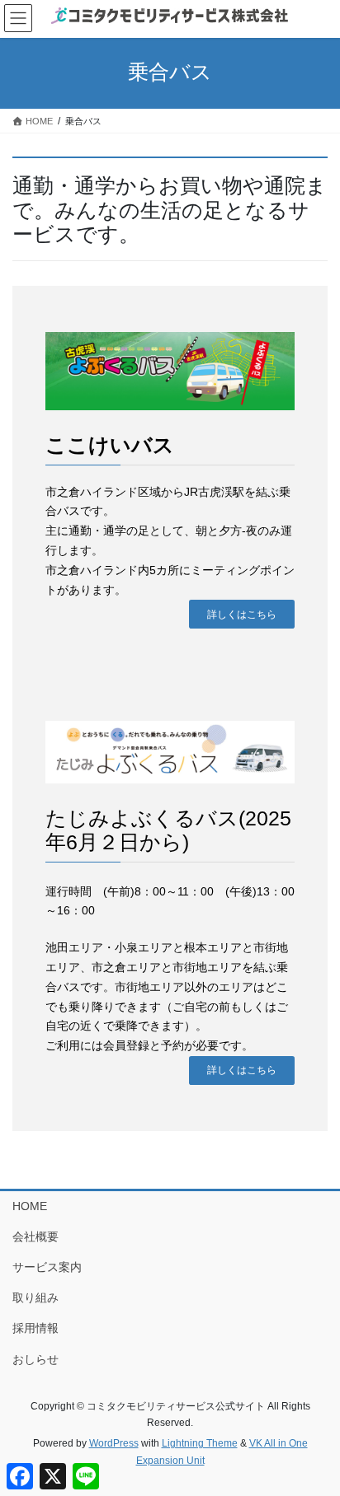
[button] (242, 614)
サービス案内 (47, 1267)
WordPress (114, 1443)
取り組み (35, 1297)
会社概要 (35, 1236)
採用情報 (35, 1328)
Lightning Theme (200, 1443)
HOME (29, 1206)
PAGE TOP (315, 1437)
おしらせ (35, 1359)
